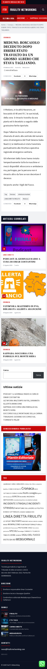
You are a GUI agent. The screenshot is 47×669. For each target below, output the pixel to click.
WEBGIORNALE (25, 539)
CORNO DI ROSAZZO (14, 489)
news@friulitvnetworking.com (13, 649)
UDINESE (18, 535)
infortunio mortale (24, 194)
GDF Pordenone (7, 497)
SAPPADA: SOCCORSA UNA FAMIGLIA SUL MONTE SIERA (19, 355)
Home (3, 25)
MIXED (5, 524)
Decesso (12, 194)
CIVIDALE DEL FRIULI (30, 484)
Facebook (17, 76)
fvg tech (39, 493)
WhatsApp (32, 76)
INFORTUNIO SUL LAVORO (24, 508)
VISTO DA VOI (9, 539)
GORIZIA (15, 496)
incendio (23, 496)
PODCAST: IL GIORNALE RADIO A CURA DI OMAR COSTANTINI (21, 260)
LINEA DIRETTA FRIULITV (12, 199)
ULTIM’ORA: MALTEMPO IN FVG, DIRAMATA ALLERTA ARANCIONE (22, 308)
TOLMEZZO (36, 531)
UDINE (12, 535)
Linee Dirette (8, 255)
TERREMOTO (28, 531)
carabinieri (7, 484)
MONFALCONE (14, 524)
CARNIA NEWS (20, 484)
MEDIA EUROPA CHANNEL (36, 521)
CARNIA (13, 484)
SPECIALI (13, 531)
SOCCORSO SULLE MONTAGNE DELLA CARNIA (22, 413)
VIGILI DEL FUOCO (31, 535)
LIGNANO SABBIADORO (26, 512)
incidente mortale (31, 500)
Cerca (6, 370)
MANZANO (25, 521)
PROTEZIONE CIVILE (25, 528)
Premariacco (14, 528)
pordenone (7, 528)
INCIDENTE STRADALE (15, 503)
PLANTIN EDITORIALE (28, 524)
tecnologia (21, 531)
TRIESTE (6, 535)
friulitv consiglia (30, 493)
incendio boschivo (19, 500)
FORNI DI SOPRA (17, 493)
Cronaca (10, 25)
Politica (38, 524)
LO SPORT (7, 521)
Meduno (25, 199)
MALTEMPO (17, 521)
